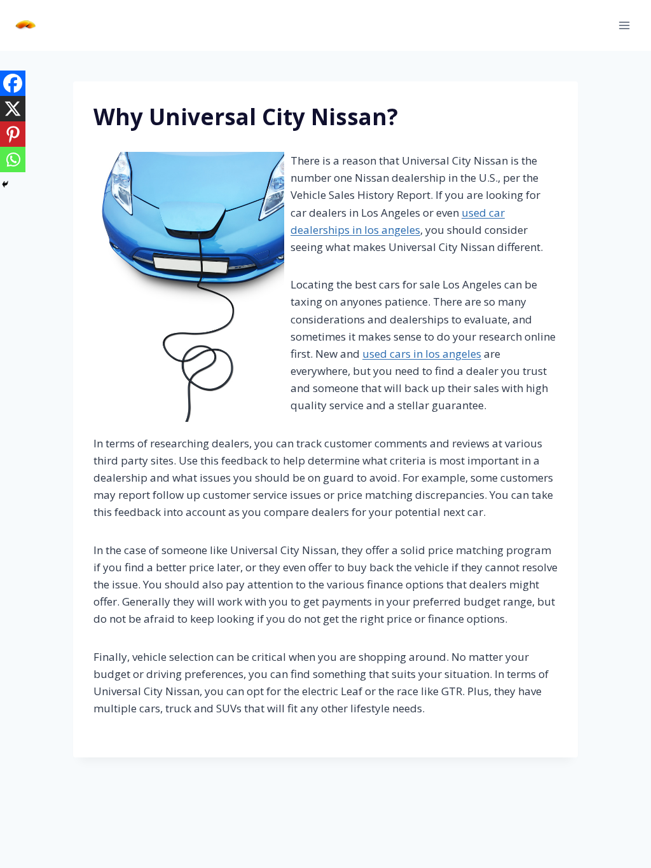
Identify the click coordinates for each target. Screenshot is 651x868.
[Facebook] (12, 83)
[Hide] (5, 184)
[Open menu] (624, 25)
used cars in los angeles (421, 353)
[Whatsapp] (12, 159)
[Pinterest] (12, 134)
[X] (12, 108)
